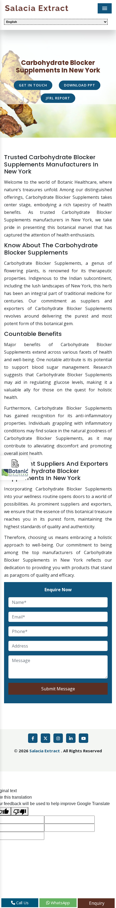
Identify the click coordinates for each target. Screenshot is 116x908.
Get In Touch (33, 85)
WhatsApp (60, 902)
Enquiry (96, 903)
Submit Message (58, 689)
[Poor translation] (19, 811)
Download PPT (79, 85)
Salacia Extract (45, 750)
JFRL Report (58, 98)
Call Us (22, 902)
